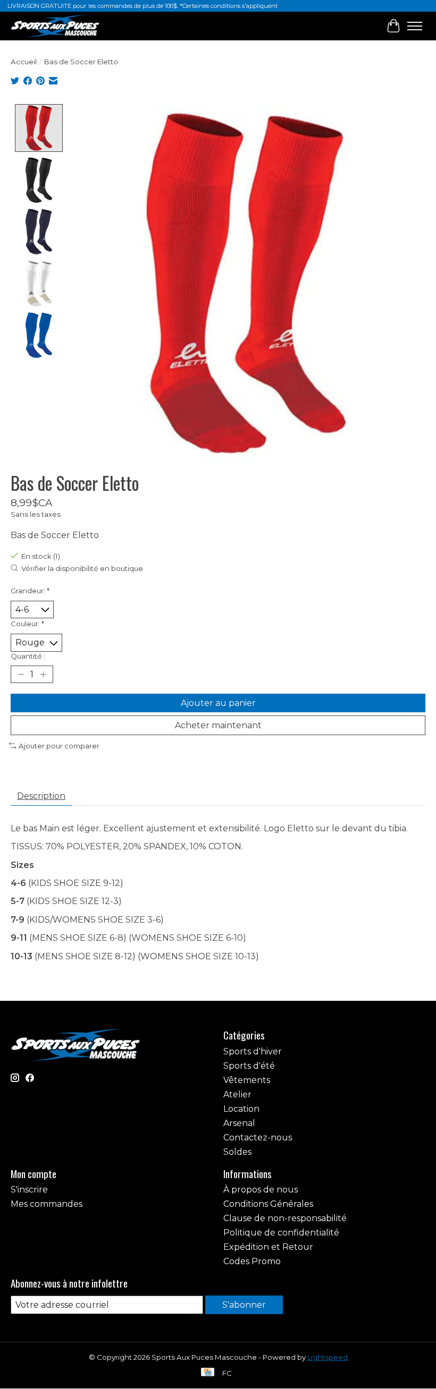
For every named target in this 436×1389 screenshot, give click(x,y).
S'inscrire (29, 1190)
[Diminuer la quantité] (21, 674)
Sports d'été (249, 1066)
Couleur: (27, 623)
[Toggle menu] (414, 26)
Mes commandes (46, 1204)
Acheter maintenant (218, 725)
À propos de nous (260, 1190)
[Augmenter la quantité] (43, 674)
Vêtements (246, 1080)
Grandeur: (30, 590)
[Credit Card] (207, 1373)
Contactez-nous (257, 1137)
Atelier (237, 1094)
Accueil (24, 61)
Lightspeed (327, 1357)
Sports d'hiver (252, 1051)
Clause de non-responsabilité (285, 1218)
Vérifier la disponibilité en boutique (82, 569)
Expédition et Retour (268, 1247)
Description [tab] (41, 796)
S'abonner (244, 1305)
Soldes (237, 1152)
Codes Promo (252, 1261)
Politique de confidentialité (281, 1233)
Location (241, 1109)
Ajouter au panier (218, 703)
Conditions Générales (268, 1204)
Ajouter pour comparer (59, 746)
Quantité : (28, 656)
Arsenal (239, 1123)
